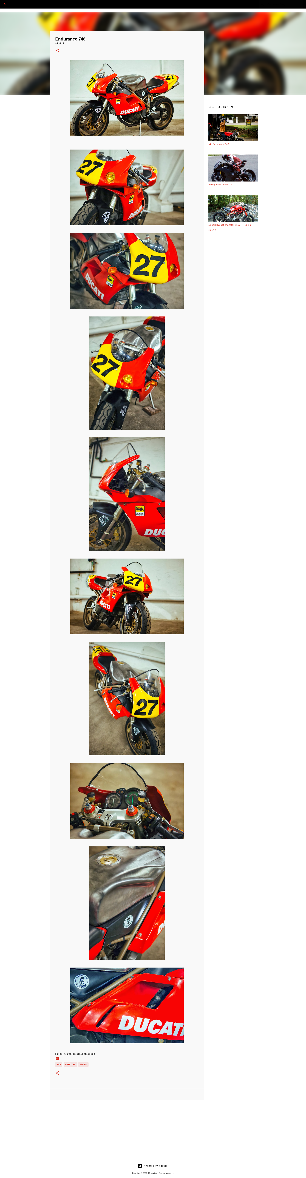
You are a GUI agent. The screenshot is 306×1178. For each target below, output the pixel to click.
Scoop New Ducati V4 (220, 184)
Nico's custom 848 (218, 144)
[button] (57, 50)
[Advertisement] (127, 1130)
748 (59, 1064)
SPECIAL (70, 1064)
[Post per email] (57, 1060)
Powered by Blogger (155, 1165)
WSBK (83, 1064)
